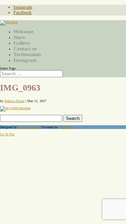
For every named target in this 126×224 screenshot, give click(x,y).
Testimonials (27, 54)
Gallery (21, 43)
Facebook (22, 12)
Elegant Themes (28, 127)
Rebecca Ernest (14, 101)
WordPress (66, 127)
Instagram (22, 7)
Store (19, 37)
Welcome (23, 31)
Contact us (25, 48)
